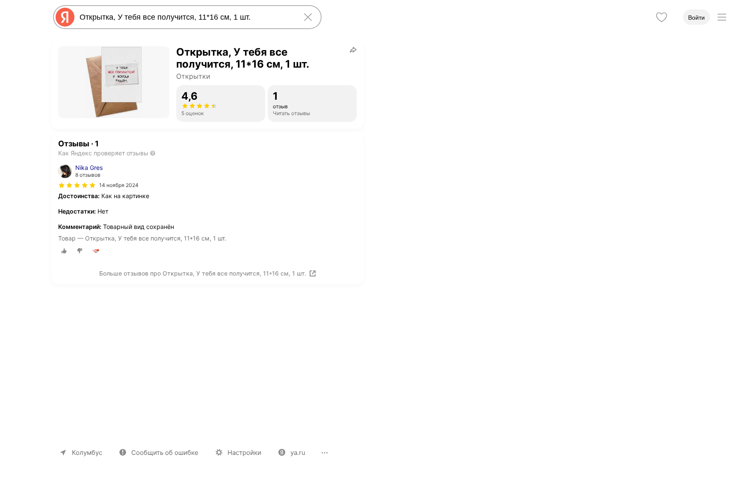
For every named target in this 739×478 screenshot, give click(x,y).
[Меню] (721, 17)
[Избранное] (661, 17)
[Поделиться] (353, 49)
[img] (77, 185)
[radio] (64, 250)
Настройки (244, 452)
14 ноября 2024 (119, 185)
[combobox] (185, 17)
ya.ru (297, 452)
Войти (696, 17)
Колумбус (87, 452)
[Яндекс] (65, 17)
